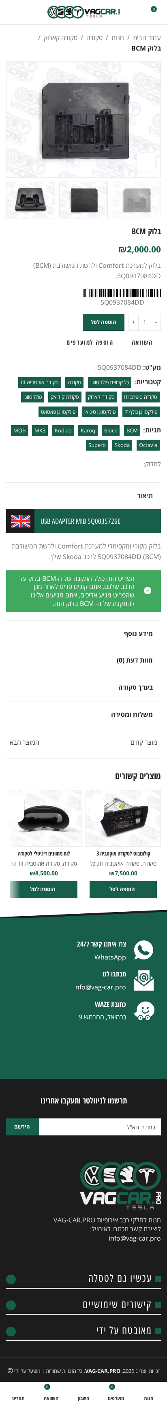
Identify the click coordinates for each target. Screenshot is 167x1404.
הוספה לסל (103, 322)
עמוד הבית (147, 37)
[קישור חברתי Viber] (80, 464)
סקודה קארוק (60, 37)
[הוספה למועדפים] (97, 801)
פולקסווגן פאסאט (58, 411)
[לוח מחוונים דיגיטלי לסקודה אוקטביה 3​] (43, 818)
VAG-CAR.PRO (102, 1370)
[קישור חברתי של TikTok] (67, 1257)
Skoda (122, 445)
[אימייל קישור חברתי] (119, 464)
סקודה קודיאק (65, 396)
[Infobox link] (83, 951)
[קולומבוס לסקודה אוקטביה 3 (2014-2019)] (123, 818)
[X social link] (129, 464)
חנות (117, 37)
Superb (97, 445)
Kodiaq (63, 430)
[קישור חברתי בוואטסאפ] (100, 464)
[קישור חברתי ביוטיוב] (111, 1257)
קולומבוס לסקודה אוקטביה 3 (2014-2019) (123, 857)
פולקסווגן (33, 396)
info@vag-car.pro (135, 1238)
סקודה (94, 37)
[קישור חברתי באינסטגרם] (126, 1257)
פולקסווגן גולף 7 (141, 411)
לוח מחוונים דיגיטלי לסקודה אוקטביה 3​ (44, 857)
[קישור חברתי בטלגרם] (90, 464)
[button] (153, 120)
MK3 (39, 430)
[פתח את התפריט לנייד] (9, 12)
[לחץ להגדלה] (146, 162)
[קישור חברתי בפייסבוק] (138, 464)
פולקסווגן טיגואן (100, 411)
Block (110, 430)
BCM (132, 430)
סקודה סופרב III (140, 396)
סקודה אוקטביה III (40, 382)
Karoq (88, 430)
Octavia (148, 445)
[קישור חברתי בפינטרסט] (109, 464)
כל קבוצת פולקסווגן (109, 382)
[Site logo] (83, 12)
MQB (19, 430)
